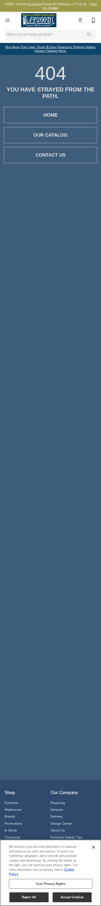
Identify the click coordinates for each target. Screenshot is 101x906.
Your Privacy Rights (50, 884)
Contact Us (50, 155)
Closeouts (12, 837)
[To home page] (38, 20)
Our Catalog (50, 135)
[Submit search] (89, 34)
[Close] (93, 847)
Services (56, 809)
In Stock (11, 830)
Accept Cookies (72, 897)
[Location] (80, 20)
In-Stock (35, 4)
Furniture (11, 802)
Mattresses (13, 809)
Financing (57, 802)
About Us (57, 830)
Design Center (61, 823)
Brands (10, 816)
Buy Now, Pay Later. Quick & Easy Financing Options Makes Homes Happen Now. (51, 49)
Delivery (56, 816)
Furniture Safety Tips (66, 837)
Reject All (29, 897)
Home (50, 115)
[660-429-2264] (93, 20)
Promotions (13, 823)
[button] (7, 20)
